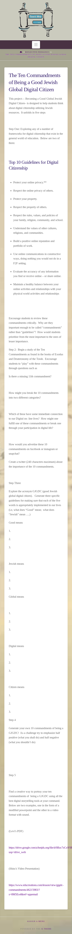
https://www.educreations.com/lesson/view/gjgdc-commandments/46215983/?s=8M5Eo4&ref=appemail (36, 890)
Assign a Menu (36, 921)
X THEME (46, 929)
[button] (36, 45)
